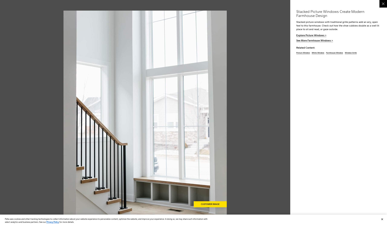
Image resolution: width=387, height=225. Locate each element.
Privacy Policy (52, 222)
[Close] (382, 219)
